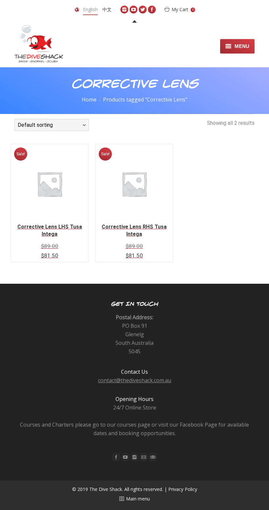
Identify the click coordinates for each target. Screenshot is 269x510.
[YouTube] (133, 9)
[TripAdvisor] (153, 457)
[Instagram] (124, 9)
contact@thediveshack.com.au (134, 380)
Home (89, 99)
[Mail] (144, 457)
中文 (107, 9)
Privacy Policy (182, 489)
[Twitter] (143, 9)
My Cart (183, 9)
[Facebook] (152, 9)
